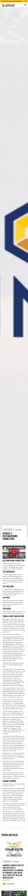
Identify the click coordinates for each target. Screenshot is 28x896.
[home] (9, 5)
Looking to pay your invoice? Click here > (11, 1)
